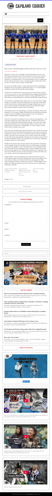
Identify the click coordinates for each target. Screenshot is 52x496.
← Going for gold (26, 186)
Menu (26, 14)
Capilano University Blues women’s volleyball (24, 77)
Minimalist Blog (30, 494)
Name (7, 223)
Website (7, 235)
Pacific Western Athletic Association (13, 94)
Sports (11, 179)
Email (7, 229)
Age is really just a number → (26, 191)
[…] (31, 297)
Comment (8, 204)
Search (40, 20)
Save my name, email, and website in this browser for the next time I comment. (26, 241)
